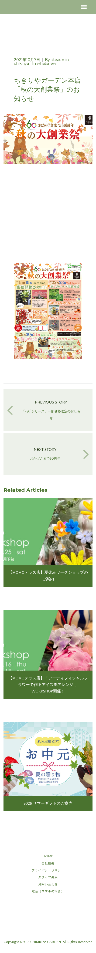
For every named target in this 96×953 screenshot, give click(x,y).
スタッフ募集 (48, 877)
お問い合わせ (48, 884)
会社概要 (48, 863)
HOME (48, 856)
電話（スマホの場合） (48, 891)
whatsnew (46, 63)
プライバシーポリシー (48, 870)
